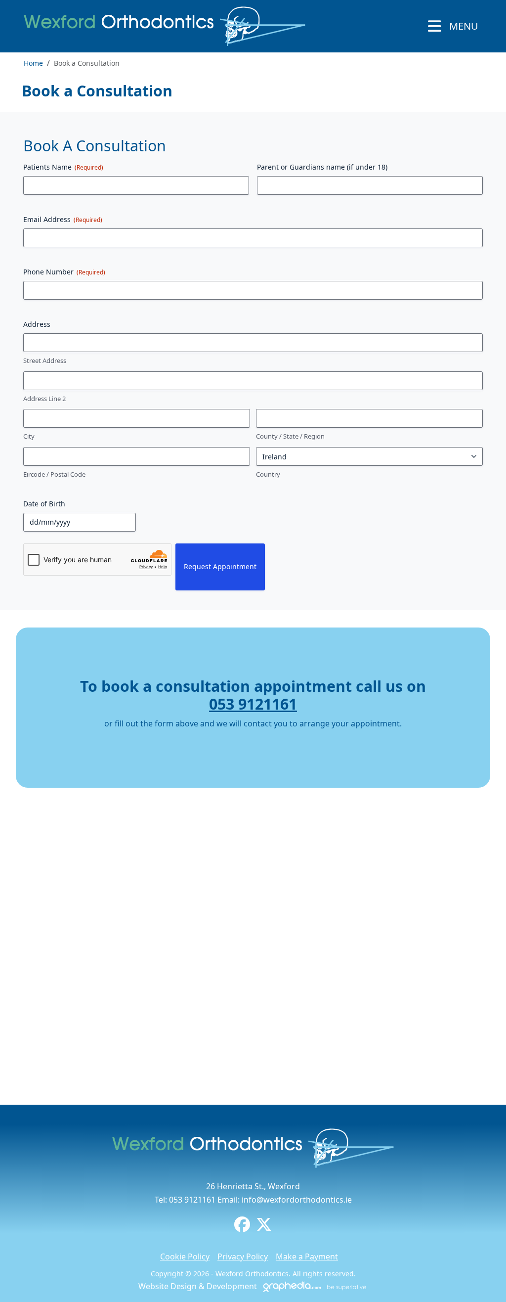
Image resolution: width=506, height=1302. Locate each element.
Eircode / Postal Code (54, 474)
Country (268, 474)
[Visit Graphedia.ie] (313, 1286)
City (29, 436)
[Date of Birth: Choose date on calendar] (142, 522)
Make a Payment (307, 1256)
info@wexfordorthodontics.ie (297, 1199)
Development (232, 1286)
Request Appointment (220, 566)
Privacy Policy (242, 1256)
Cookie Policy (185, 1256)
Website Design (167, 1286)
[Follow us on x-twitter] (264, 1227)
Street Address (44, 360)
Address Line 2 (44, 398)
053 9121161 (253, 703)
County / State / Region (290, 436)
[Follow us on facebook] (242, 1227)
